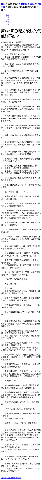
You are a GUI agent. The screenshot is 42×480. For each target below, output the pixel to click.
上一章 (4, 478)
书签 (9, 478)
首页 (3, 3)
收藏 (7, 17)
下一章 (18, 478)
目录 (13, 478)
